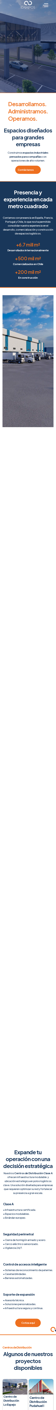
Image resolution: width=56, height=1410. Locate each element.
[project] (15, 1387)
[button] (45, 6)
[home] (28, 4)
